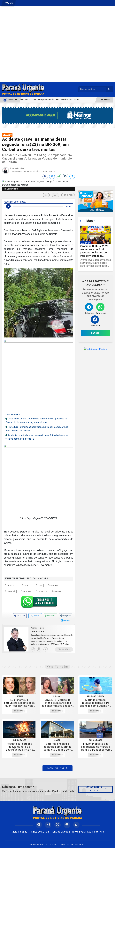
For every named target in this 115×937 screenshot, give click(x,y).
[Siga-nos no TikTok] (76, 825)
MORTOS (27, 591)
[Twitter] (45, 649)
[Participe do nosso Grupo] (38, 602)
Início (14, 832)
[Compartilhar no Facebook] (45, 176)
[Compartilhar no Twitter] (52, 176)
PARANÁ (11, 591)
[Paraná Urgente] (23, 89)
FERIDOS (42, 591)
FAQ (89, 832)
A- (46, 195)
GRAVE (27, 585)
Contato (99, 832)
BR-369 (57, 591)
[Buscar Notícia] (109, 89)
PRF (40, 585)
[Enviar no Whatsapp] (58, 176)
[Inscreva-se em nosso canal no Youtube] (67, 825)
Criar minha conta (94, 789)
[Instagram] (33, 649)
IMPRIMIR (68, 195)
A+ (55, 195)
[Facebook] (39, 649)
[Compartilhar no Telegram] (65, 176)
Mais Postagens (57, 767)
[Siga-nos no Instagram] (48, 825)
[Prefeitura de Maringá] (57, 115)
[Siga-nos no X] (57, 825)
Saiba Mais (64, 649)
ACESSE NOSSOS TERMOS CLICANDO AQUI (52, 933)
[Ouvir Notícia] (8, 206)
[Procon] (95, 201)
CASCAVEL (55, 585)
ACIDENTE (12, 585)
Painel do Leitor (39, 832)
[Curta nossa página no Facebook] (39, 825)
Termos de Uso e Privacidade (68, 832)
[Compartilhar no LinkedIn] (72, 176)
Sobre (23, 832)
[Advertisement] (57, 37)
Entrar (9, 3)
